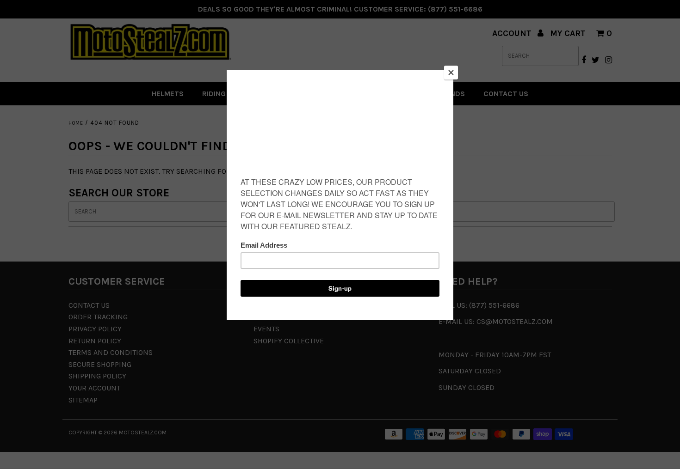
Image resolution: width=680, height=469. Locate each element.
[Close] (451, 72)
